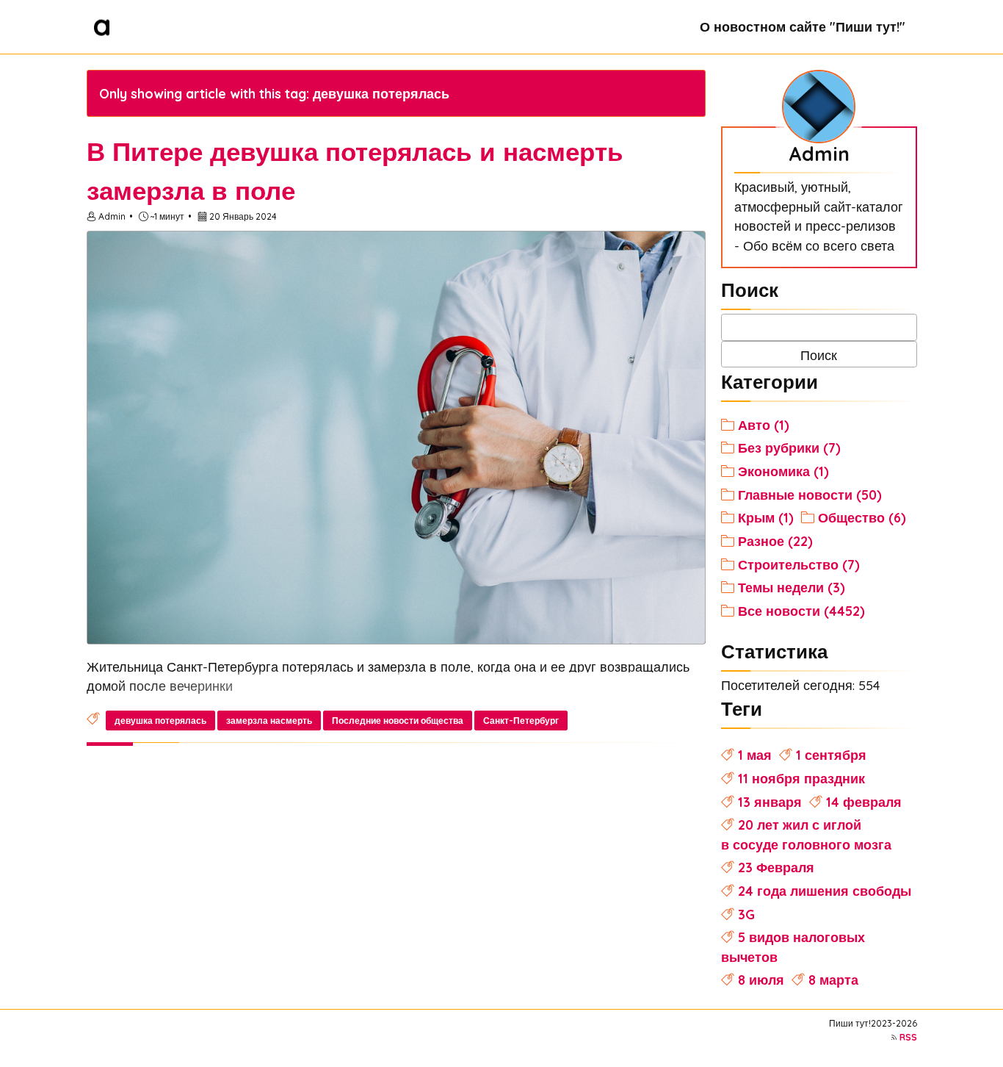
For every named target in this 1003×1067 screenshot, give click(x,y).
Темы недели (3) (791, 587)
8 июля (761, 979)
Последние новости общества (397, 720)
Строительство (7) (799, 564)
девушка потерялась (160, 720)
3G (746, 914)
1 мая (755, 755)
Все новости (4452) (801, 611)
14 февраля (864, 802)
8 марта (833, 979)
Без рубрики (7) (789, 447)
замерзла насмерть (269, 720)
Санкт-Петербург (521, 720)
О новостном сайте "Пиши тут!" (802, 26)
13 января (770, 802)
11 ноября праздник (801, 778)
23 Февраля (776, 867)
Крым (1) (766, 517)
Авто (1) (763, 425)
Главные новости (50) (810, 494)
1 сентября (831, 755)
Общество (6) (862, 517)
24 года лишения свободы (824, 891)
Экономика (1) (783, 471)
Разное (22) (775, 541)
